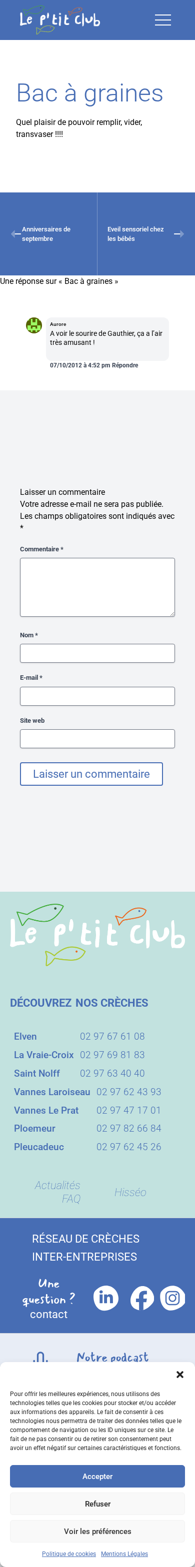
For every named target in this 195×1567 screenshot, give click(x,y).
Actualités (57, 1185)
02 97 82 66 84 (129, 1128)
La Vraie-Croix (44, 1055)
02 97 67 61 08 (112, 1036)
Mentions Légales (124, 1554)
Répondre (125, 365)
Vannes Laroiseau (52, 1092)
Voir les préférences (98, 1531)
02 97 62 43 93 (129, 1092)
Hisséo (130, 1192)
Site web (32, 720)
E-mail (31, 677)
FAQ (71, 1199)
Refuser (97, 1504)
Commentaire (42, 549)
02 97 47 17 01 (129, 1110)
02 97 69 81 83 (112, 1055)
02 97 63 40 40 (112, 1073)
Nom (29, 635)
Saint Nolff (37, 1073)
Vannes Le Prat (46, 1110)
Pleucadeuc (39, 1147)
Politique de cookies (69, 1554)
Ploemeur (35, 1128)
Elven (25, 1036)
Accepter (97, 1476)
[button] (180, 1375)
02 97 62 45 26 (129, 1147)
